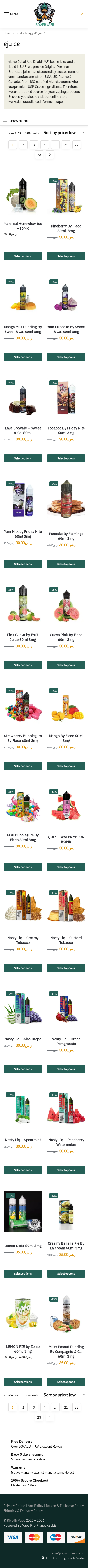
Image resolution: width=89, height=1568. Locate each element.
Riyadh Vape (16, 1520)
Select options (23, 256)
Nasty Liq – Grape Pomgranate (66, 1041)
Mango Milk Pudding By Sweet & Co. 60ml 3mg (23, 329)
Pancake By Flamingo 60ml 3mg (66, 536)
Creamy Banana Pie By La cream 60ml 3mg (66, 1245)
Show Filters (19, 120)
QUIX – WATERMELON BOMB (66, 839)
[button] (81, 14)
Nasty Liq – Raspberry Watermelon (66, 1142)
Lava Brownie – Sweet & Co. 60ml (23, 430)
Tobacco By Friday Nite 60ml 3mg (66, 430)
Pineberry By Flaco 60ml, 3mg (66, 228)
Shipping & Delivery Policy (23, 1511)
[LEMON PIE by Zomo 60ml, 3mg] (23, 1313)
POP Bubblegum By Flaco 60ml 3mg (23, 837)
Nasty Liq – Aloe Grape (23, 1039)
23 (39, 155)
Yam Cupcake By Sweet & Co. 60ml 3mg (66, 329)
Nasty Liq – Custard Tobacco (66, 940)
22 (77, 145)
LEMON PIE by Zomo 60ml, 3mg (23, 1349)
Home (7, 33)
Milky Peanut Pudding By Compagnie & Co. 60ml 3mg (66, 1352)
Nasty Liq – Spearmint (23, 1140)
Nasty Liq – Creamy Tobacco (22, 940)
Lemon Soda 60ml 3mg (23, 1245)
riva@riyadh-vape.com (68, 1553)
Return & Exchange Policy (65, 1506)
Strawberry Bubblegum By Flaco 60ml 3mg (23, 738)
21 (66, 145)
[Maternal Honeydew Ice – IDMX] (23, 195)
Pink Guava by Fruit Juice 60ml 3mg (22, 637)
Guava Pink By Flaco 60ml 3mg (66, 637)
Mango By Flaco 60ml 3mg (66, 738)
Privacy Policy (14, 1506)
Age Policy (35, 1506)
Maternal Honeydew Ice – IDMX (23, 226)
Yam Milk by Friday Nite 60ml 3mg (23, 534)
